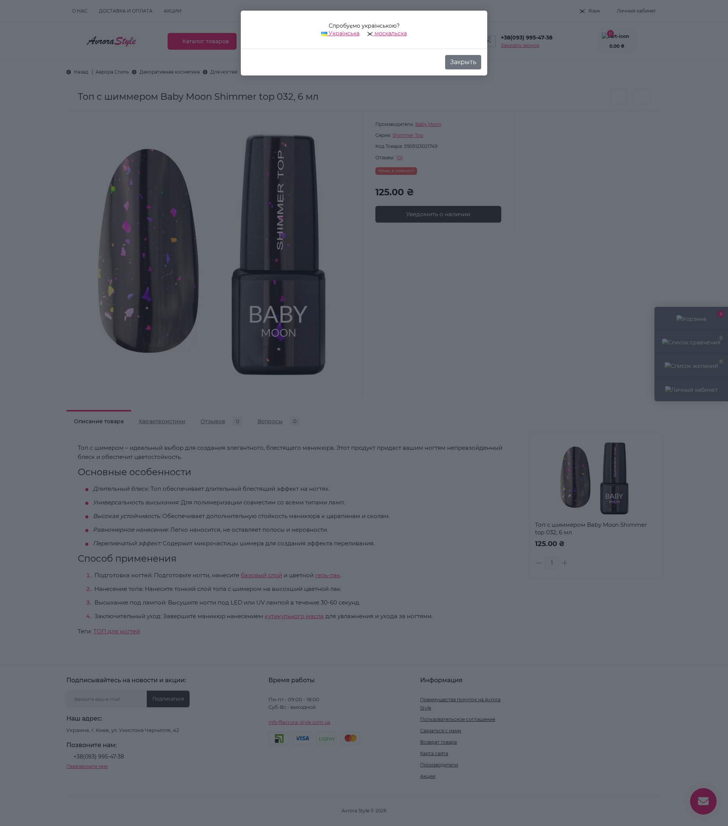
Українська (343, 33)
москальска (390, 33)
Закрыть (463, 62)
